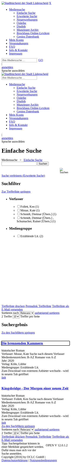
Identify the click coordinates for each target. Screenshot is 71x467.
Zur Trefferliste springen (16, 191)
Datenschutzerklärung (15, 460)
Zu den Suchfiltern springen (18, 332)
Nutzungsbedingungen (43, 460)
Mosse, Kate (27, 210)
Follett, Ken (27, 206)
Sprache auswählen (13, 70)
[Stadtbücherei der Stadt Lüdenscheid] (25, 3)
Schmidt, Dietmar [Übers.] (36, 214)
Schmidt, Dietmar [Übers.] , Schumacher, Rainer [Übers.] (35, 219)
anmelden (7, 67)
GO (40, 60)
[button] (64, 171)
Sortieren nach (10, 312)
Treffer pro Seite (30, 316)
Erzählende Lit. (29, 236)
